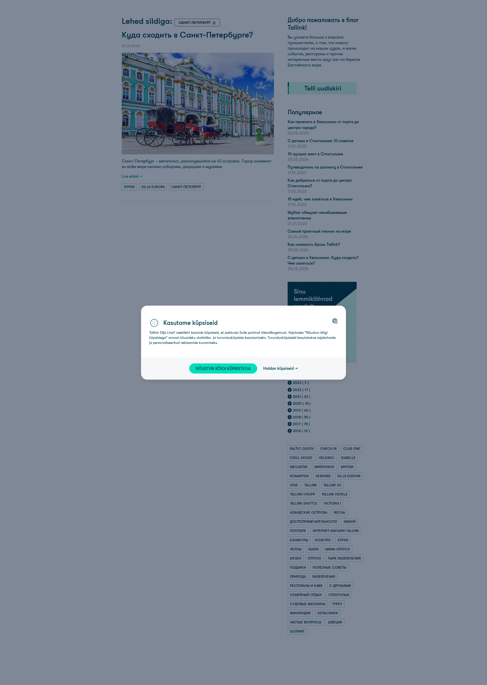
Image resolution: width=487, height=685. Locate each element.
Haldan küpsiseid (278, 368)
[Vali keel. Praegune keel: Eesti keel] (335, 321)
